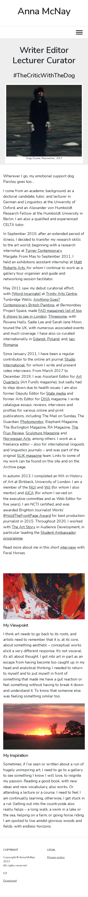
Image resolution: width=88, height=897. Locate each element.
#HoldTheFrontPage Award (27, 515)
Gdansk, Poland (46, 339)
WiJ (47, 487)
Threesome (57, 316)
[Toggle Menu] (79, 32)
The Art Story (23, 527)
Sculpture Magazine (42, 433)
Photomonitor (32, 421)
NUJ (32, 487)
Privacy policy (56, 857)
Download (10, 881)
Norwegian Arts (17, 438)
